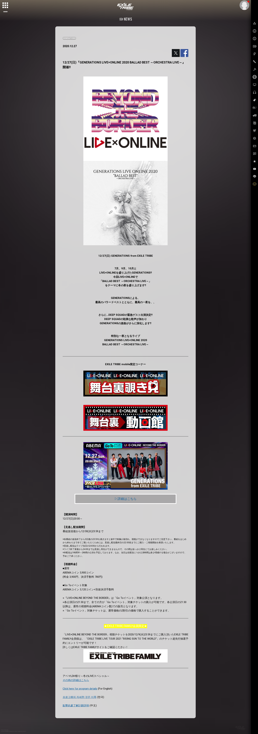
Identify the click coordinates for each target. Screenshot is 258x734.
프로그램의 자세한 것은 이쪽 (79, 697)
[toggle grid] (5, 5)
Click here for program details (80, 688)
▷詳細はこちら (125, 499)
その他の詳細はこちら (76, 680)
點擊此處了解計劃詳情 (76, 705)
